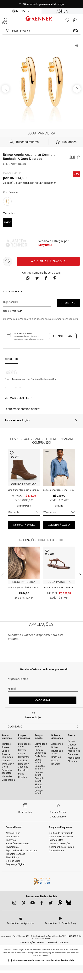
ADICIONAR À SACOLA (24, 525)
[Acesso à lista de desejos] (67, 21)
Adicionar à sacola (48, 261)
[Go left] (6, 89)
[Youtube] (32, 903)
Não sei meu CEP (12, 311)
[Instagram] (14, 903)
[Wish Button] (7, 261)
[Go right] (77, 89)
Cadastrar (43, 700)
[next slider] (2, 575)
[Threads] (59, 903)
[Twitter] (50, 903)
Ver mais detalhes (17, 398)
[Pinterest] (23, 903)
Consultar (63, 336)
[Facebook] (41, 903)
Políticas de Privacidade (55, 949)
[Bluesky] (68, 903)
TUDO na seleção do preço (41, 4)
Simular (69, 303)
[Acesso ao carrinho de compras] (75, 21)
